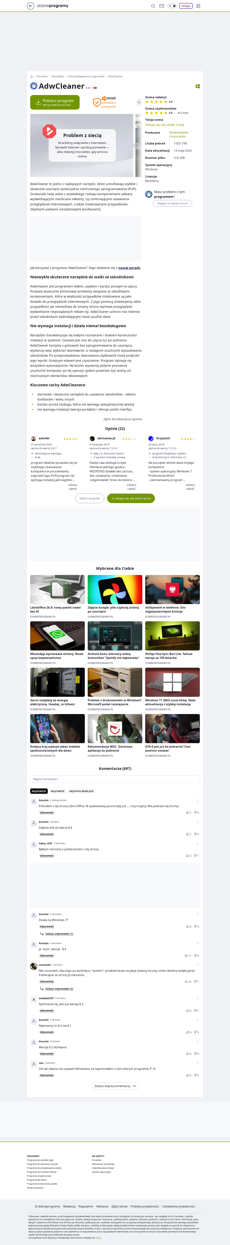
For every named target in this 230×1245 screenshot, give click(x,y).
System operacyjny (101, 1171)
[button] (198, 6)
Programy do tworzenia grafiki (42, 1183)
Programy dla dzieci (37, 1179)
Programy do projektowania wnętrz (44, 1168)
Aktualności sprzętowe (103, 1164)
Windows (42, 76)
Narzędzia (58, 76)
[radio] (147, 101)
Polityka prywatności (145, 1206)
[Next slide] (136, 145)
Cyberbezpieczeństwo (103, 1168)
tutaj (98, 1237)
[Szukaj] (153, 6)
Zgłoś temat (119, 1206)
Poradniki (96, 1160)
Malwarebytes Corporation (178, 134)
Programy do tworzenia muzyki (42, 1164)
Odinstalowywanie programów (86, 76)
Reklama (102, 1206)
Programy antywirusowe (39, 1175)
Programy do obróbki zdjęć (40, 1160)
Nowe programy (35, 1187)
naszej (129, 268)
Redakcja (69, 1206)
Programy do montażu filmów (41, 1171)
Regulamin (86, 1206)
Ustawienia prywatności (178, 1206)
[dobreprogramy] (55, 6)
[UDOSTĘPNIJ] (138, 102)
